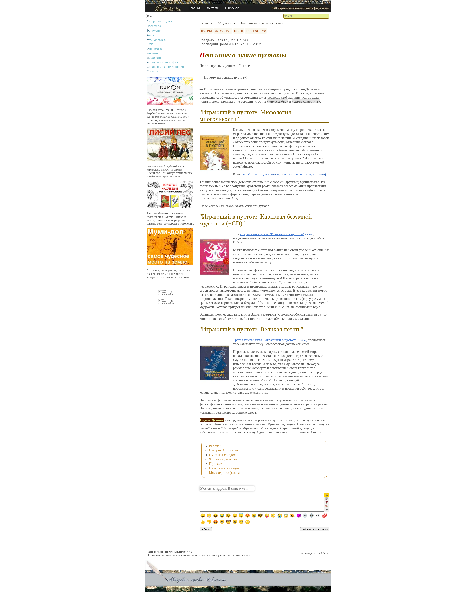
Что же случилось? (223, 459)
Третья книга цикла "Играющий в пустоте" (265, 340)
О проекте (232, 8)
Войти (150, 16)
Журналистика (157, 39)
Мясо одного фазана (224, 473)
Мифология (155, 57)
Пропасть (216, 464)
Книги (150, 35)
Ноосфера (154, 26)
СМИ (150, 44)
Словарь (153, 71)
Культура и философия (162, 62)
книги (238, 31)
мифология (223, 31)
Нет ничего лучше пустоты (262, 23)
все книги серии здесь (300, 174)
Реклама (152, 53)
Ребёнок (215, 446)
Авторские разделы (160, 21)
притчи (206, 31)
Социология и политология (165, 66)
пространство (256, 31)
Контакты (212, 8)
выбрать (205, 529)
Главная (194, 8)
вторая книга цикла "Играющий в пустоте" (272, 234)
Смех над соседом (222, 455)
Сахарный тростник (224, 450)
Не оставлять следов (224, 468)
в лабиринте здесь (256, 174)
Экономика (154, 48)
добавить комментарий (315, 529)
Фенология (154, 30)
